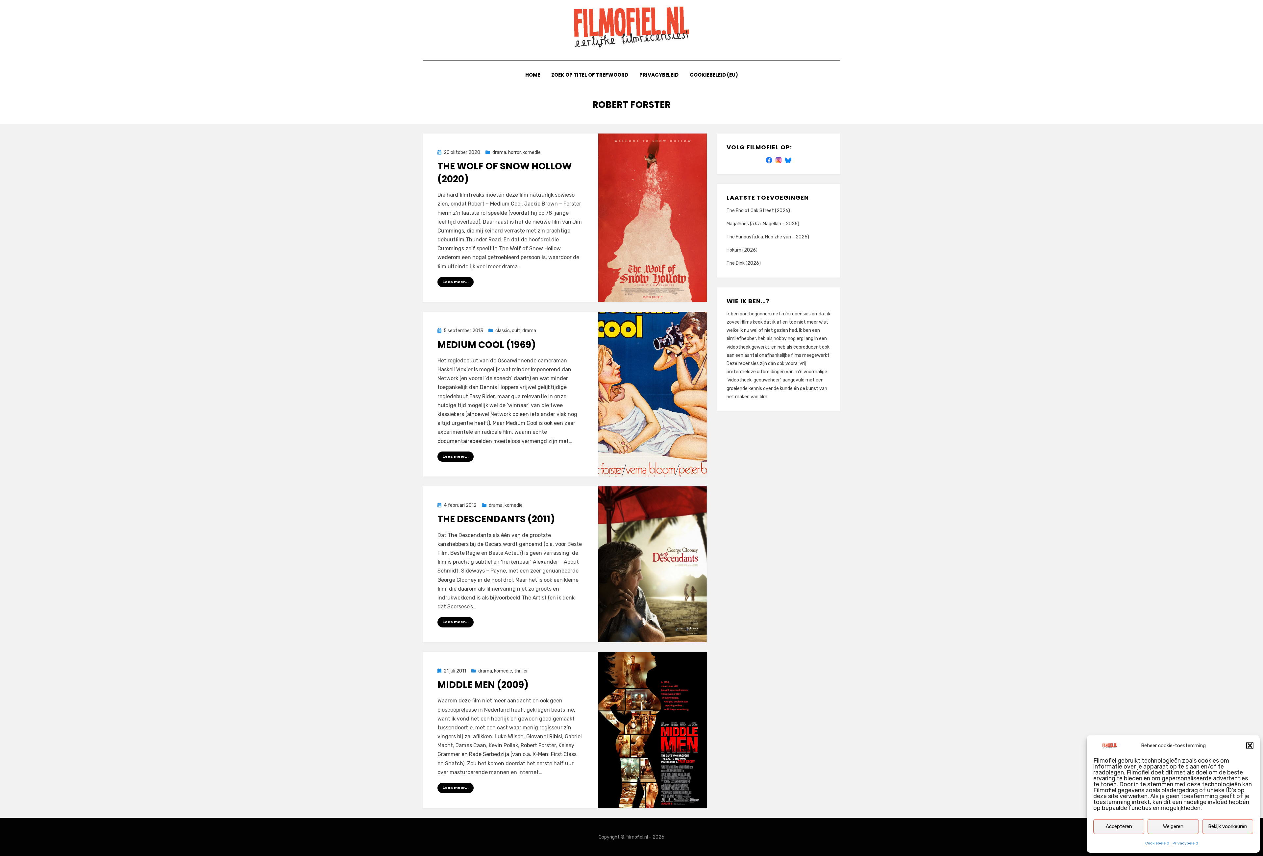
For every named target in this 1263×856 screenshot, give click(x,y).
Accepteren (1119, 826)
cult (516, 330)
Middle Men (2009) (483, 684)
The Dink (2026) (744, 263)
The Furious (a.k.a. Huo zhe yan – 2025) (768, 237)
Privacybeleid (1185, 843)
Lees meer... (455, 282)
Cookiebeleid (1157, 843)
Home (532, 74)
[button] (1250, 745)
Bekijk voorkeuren (1227, 826)
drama (499, 152)
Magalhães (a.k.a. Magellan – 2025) (763, 224)
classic (502, 330)
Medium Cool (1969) (486, 344)
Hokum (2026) (742, 250)
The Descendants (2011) (496, 519)
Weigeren (1173, 826)
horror (514, 152)
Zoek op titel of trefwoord (589, 74)
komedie (532, 152)
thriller (521, 671)
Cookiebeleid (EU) (714, 74)
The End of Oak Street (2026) (758, 210)
